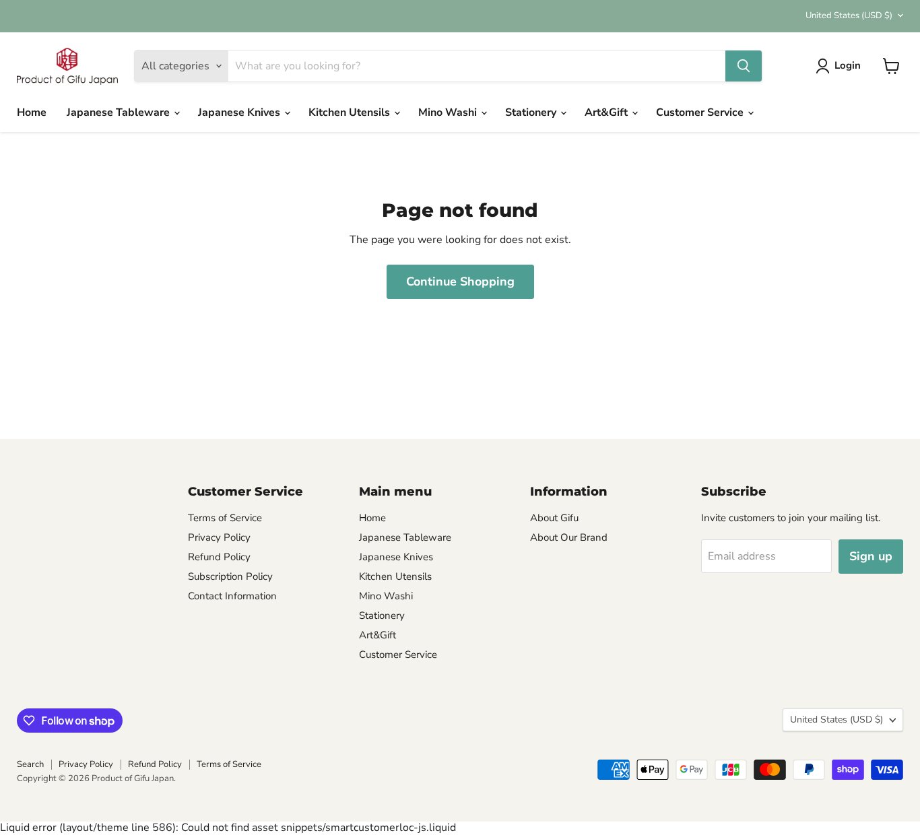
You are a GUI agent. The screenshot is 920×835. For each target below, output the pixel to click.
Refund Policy (219, 557)
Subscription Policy (230, 576)
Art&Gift (607, 112)
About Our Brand (568, 537)
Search (30, 764)
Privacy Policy (219, 537)
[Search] (743, 66)
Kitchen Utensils (350, 112)
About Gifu (554, 518)
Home (31, 112)
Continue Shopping (460, 281)
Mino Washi (449, 112)
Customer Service (701, 112)
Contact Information (232, 596)
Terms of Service (225, 518)
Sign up (870, 556)
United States (849, 15)
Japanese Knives (240, 112)
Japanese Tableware (119, 112)
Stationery (532, 112)
